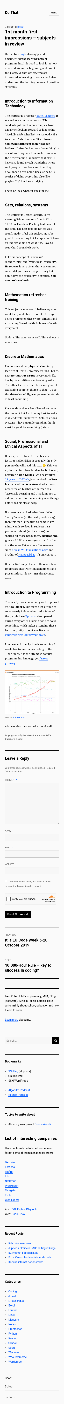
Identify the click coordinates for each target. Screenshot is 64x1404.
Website (9, 864)
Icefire (9, 1171)
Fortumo (10, 1167)
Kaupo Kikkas (26, 554)
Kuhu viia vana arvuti (20, 1243)
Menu (54, 12)
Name (8, 831)
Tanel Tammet (45, 116)
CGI (14, 1209)
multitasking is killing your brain (25, 635)
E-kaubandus (16, 1301)
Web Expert (12, 1200)
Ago (23, 54)
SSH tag (13, 1071)
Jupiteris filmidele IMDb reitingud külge (32, 1248)
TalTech (49, 735)
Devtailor (10, 1162)
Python (12, 1333)
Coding (12, 1291)
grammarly (16, 735)
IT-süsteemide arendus (34, 735)
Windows (13, 1352)
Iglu (7, 1176)
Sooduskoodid (43, 1124)
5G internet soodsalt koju (23, 1252)
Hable (15, 1214)
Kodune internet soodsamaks (25, 1262)
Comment (11, 780)
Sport (11, 1347)
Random (13, 1338)
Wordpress (15, 1361)
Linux (11, 1314)
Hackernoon (19, 717)
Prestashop (15, 1329)
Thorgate (10, 1190)
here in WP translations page (30, 550)
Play (22, 1214)
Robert (20, 27)
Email (9, 847)
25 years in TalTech (17, 479)
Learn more (11, 1019)
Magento (13, 1319)
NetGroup (10, 1181)
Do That (11, 12)
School (19, 739)
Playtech (31, 1209)
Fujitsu (21, 1209)
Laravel (12, 1310)
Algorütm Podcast (19, 1090)
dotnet (12, 1296)
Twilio (8, 1195)
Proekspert (11, 1185)
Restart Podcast (18, 1094)
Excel (11, 1305)
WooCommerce (17, 1357)
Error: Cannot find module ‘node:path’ (29, 1257)
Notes (12, 1324)
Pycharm (30, 616)
